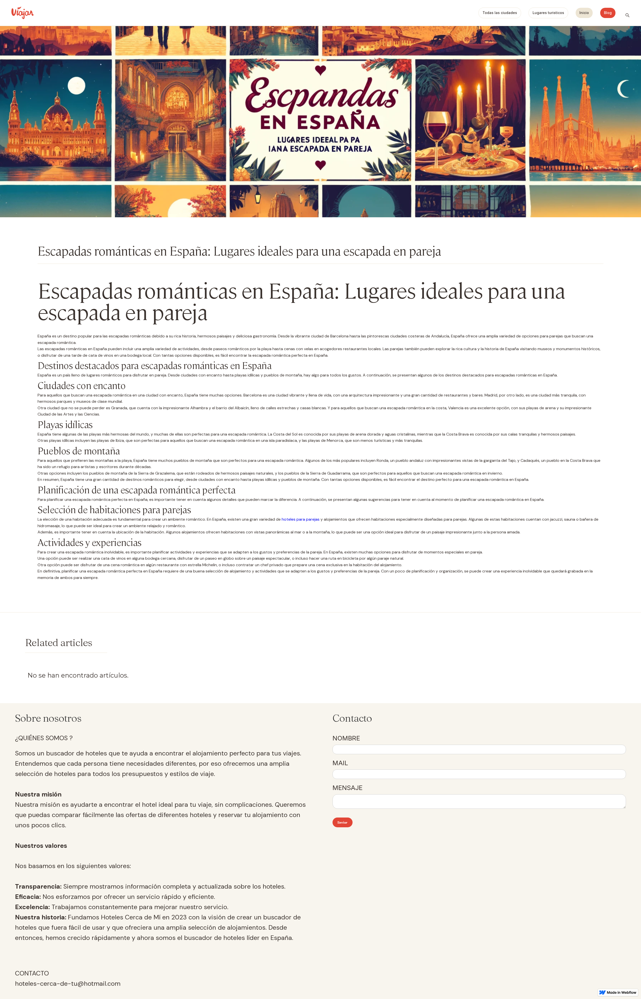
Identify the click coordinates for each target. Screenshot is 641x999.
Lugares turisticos (548, 13)
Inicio (584, 13)
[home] (22, 13)
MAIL (340, 763)
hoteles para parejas (300, 519)
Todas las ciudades (500, 13)
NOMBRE (346, 738)
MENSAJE (348, 787)
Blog (608, 13)
